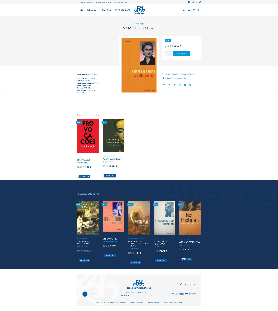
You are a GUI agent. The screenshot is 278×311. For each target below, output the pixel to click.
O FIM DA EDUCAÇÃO (189, 242)
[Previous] (72, 232)
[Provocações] (88, 120)
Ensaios (79, 157)
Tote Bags (130, 293)
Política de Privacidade (136, 302)
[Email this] (169, 85)
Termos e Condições (153, 302)
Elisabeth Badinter (110, 242)
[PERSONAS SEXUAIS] (113, 120)
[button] (183, 10)
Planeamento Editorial (103, 2)
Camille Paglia (139, 24)
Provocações (84, 160)
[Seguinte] (205, 232)
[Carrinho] (193, 10)
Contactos (124, 295)
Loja (121, 293)
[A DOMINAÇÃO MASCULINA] (88, 202)
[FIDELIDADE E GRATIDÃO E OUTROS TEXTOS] (139, 202)
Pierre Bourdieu (83, 247)
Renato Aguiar (90, 78)
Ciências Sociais (91, 74)
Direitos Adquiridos (120, 2)
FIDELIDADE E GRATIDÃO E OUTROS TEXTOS (138, 244)
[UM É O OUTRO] (113, 202)
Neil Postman (184, 245)
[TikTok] (200, 2)
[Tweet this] (179, 85)
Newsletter (142, 293)
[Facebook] (189, 2)
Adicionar (181, 54)
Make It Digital (177, 302)
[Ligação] (139, 10)
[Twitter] (196, 2)
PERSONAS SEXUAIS (112, 159)
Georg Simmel (133, 249)
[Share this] (174, 85)
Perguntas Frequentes (86, 2)
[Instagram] (193, 2)
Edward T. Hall (159, 247)
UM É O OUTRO (110, 239)
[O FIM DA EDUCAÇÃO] (190, 202)
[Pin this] (190, 85)
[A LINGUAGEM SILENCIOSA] (164, 202)
